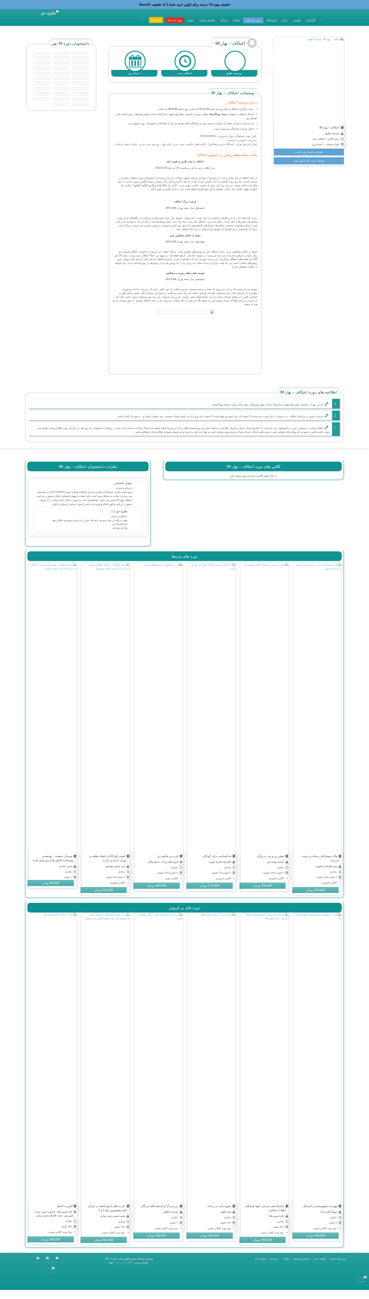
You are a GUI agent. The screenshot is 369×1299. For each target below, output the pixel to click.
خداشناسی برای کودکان (216, 856)
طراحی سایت (140, 1262)
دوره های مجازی (337, 1258)
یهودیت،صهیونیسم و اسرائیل (320, 1206)
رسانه (224, 20)
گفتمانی (310, 20)
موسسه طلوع (332, 133)
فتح (111, 1262)
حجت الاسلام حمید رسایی (49, 1215)
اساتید (236, 20)
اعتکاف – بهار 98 (329, 127)
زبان (285, 20)
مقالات (286, 1258)
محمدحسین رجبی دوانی (112, 1215)
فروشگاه (272, 20)
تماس (190, 20)
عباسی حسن (48, 1211)
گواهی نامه (320, 1258)
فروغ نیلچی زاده (170, 861)
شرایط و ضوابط (301, 1258)
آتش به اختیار (64, 1206)
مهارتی (297, 20)
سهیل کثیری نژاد (328, 1211)
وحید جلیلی (225, 1211)
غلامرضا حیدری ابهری (220, 861)
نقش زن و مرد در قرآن (270, 856)
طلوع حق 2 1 (119, 511)
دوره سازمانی (253, 20)
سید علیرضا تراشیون (326, 866)
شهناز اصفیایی (123, 483)
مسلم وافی (154, 861)
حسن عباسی (65, 866)
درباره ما (274, 1258)
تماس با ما (260, 1258)
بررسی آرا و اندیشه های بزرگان (159, 1206)
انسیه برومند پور (275, 861)
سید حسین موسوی (115, 866)
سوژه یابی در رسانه (219, 1206)
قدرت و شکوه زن (167, 856)
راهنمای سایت (207, 20)
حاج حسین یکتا (276, 1215)
